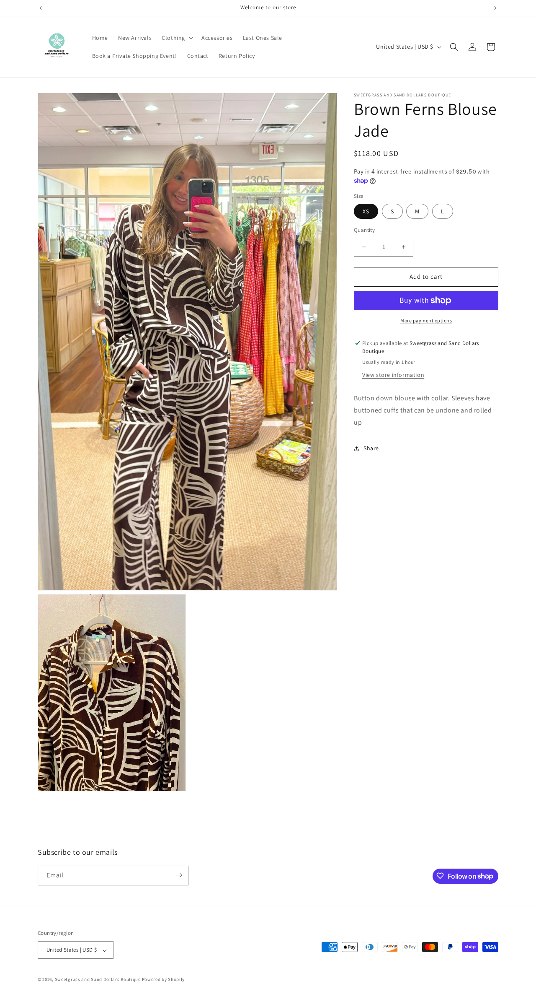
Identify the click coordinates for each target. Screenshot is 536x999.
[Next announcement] (495, 8)
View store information (393, 375)
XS (366, 211)
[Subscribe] (179, 875)
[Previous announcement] (40, 8)
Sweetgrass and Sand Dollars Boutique (98, 980)
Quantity (364, 230)
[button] (176, 38)
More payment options (426, 320)
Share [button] (371, 448)
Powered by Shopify (163, 980)
